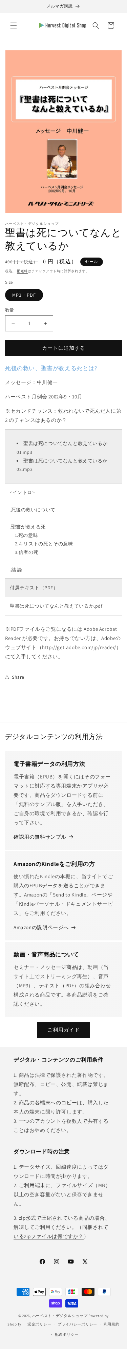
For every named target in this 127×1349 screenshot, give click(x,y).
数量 (9, 310)
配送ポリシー (67, 1334)
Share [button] (18, 677)
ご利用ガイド (63, 1029)
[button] (13, 25)
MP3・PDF (24, 295)
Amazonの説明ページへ (41, 927)
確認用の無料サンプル (40, 837)
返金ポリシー (39, 1324)
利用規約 (112, 1324)
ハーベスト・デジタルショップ (60, 1315)
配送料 (22, 271)
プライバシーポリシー (77, 1324)
